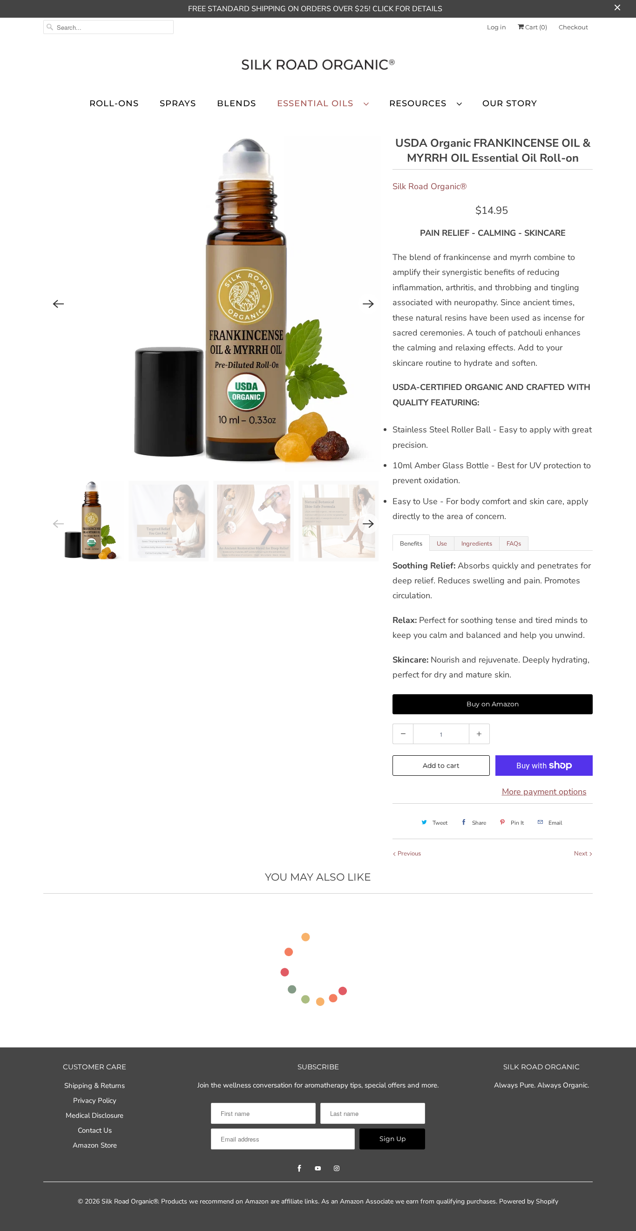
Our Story (509, 103)
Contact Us (95, 1130)
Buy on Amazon (493, 704)
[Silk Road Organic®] (318, 66)
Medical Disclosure (94, 1115)
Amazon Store (95, 1145)
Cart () (535, 27)
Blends (236, 103)
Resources (420, 103)
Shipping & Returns (94, 1085)
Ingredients (476, 544)
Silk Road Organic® (429, 186)
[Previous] (58, 304)
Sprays (178, 103)
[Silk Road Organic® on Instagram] (337, 1169)
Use (442, 544)
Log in (496, 27)
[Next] (368, 304)
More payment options (544, 791)
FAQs (514, 544)
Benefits (411, 544)
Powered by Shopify (528, 1201)
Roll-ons (114, 103)
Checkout (573, 27)
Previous (408, 853)
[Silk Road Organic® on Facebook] (299, 1169)
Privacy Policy (94, 1100)
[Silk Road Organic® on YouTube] (318, 1169)
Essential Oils (318, 103)
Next (581, 853)
